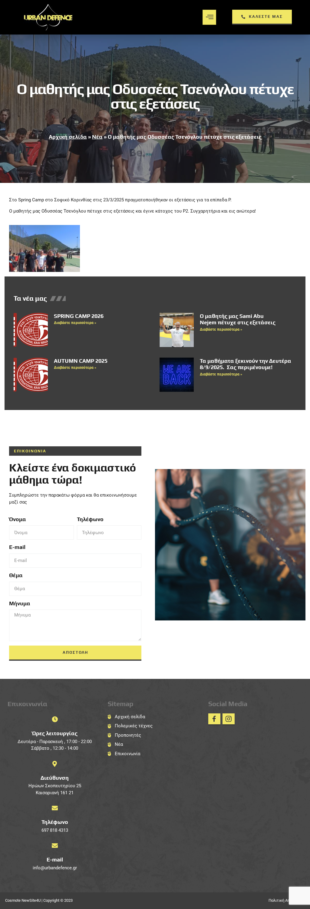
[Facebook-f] (214, 719)
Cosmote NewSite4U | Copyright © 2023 (39, 900)
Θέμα (16, 575)
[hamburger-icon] (209, 17)
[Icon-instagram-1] (229, 719)
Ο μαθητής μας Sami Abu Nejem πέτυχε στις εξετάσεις (237, 319)
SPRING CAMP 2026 (79, 316)
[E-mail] (55, 846)
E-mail (17, 547)
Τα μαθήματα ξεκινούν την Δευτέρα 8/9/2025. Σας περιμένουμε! (245, 364)
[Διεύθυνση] (55, 764)
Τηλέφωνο (90, 519)
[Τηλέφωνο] (55, 808)
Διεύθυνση (55, 778)
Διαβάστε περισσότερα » (75, 323)
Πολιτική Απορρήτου (287, 900)
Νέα (97, 137)
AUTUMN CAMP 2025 (80, 361)
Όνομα (17, 519)
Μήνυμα (19, 603)
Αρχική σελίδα (68, 137)
